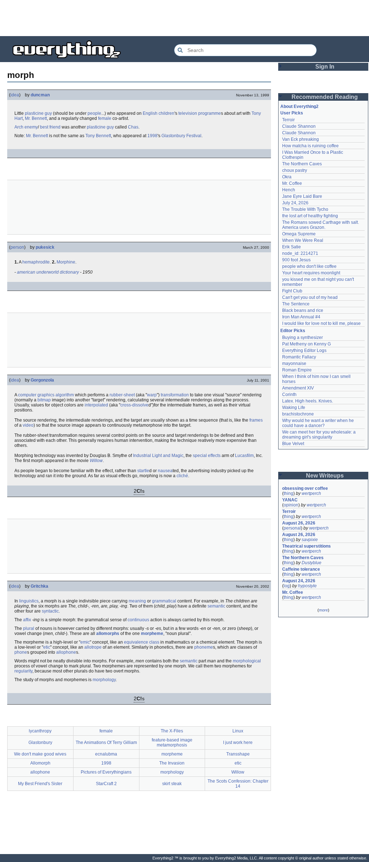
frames (256, 420)
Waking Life (293, 407)
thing (288, 493)
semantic (216, 606)
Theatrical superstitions (306, 546)
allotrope (93, 647)
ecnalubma (106, 754)
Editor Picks (292, 330)
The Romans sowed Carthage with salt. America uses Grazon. (321, 225)
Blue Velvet (293, 443)
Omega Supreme (299, 233)
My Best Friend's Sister (40, 783)
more (323, 610)
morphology (104, 679)
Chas (133, 127)
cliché (182, 475)
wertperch (311, 493)
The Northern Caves (302, 163)
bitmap (44, 399)
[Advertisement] (184, 18)
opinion (291, 505)
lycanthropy (40, 730)
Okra (287, 176)
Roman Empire (297, 370)
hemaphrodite (36, 262)
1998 (152, 135)
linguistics (29, 601)
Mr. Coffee (292, 183)
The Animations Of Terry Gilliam (106, 742)
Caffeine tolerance (301, 569)
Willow (96, 460)
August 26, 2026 (298, 523)
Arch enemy (26, 127)
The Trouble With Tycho (305, 209)
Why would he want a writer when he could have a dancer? (318, 423)
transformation (175, 394)
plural (28, 628)
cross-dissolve (134, 405)
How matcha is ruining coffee (310, 145)
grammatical (164, 601)
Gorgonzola (42, 380)
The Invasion (171, 763)
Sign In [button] (324, 67)
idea (14, 94)
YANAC (290, 499)
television (187, 113)
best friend (50, 127)
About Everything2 (299, 106)
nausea (165, 470)
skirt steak (172, 783)
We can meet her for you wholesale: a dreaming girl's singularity (319, 435)
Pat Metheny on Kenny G (306, 344)
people (94, 113)
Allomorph (40, 763)
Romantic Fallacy (299, 357)
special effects (207, 455)
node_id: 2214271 (300, 253)
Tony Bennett (98, 135)
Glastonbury (173, 135)
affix (27, 619)
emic (85, 642)
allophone (66, 652)
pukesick (45, 247)
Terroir (288, 119)
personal (292, 528)
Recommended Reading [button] (325, 97)
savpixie (310, 539)
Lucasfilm (244, 455)
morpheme (152, 633)
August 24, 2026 (298, 580)
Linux (237, 730)
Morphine (66, 262)
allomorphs (107, 633)
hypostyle (307, 585)
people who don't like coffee (309, 266)
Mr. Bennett (36, 118)
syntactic (50, 611)
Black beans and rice (302, 310)
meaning (137, 601)
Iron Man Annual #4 (301, 316)
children (166, 113)
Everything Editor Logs (304, 350)
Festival (193, 135)
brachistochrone (298, 414)
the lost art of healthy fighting (310, 215)
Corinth (289, 394)
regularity (23, 671)
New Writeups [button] (325, 476)
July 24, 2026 (295, 202)
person (17, 247)
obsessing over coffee (305, 488)
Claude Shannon (299, 126)
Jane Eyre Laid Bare (302, 196)
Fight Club (292, 290)
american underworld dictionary (48, 272)
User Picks (291, 113)
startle (143, 470)
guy (48, 113)
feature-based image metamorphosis (172, 742)
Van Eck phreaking (300, 139)
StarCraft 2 (106, 783)
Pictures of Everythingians (106, 772)
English (150, 113)
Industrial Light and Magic (158, 455)
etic (46, 647)
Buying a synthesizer (302, 337)
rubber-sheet (122, 394)
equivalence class (141, 642)
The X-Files (172, 730)
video (28, 425)
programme (209, 113)
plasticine (34, 113)
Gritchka (39, 586)
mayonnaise (294, 363)
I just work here (238, 742)
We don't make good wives (40, 754)
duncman (40, 94)
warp (152, 394)
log (287, 585)
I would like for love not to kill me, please (321, 323)
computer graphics (36, 394)
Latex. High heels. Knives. (307, 401)
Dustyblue (311, 562)
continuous (138, 619)
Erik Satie (291, 246)
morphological (247, 660)
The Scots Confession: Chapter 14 (238, 784)
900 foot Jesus (296, 259)
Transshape (238, 754)
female (104, 118)
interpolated (96, 405)
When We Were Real (302, 240)
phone (20, 652)
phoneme (203, 647)
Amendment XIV (298, 388)
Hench (288, 189)
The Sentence (296, 303)
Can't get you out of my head (310, 297)
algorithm (64, 394)
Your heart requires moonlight (311, 272)
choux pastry (294, 170)
